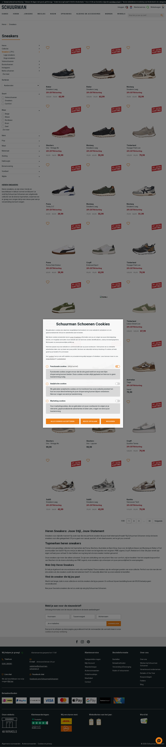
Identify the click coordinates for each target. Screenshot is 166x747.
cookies (51, 356)
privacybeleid (50, 359)
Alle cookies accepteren (62, 421)
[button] (159, 740)
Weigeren (110, 421)
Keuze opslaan (90, 421)
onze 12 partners (75, 337)
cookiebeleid (61, 359)
